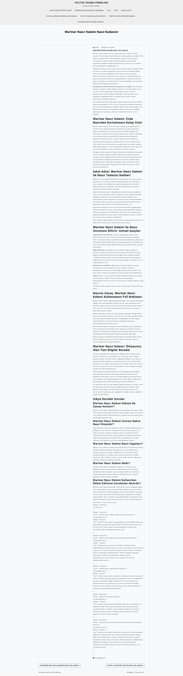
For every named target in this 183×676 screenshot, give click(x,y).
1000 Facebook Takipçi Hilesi (60, 10)
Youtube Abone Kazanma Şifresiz (91, 22)
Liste (109, 10)
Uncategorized (100, 658)
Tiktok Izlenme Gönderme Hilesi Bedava (61, 16)
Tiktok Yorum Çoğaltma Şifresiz (93, 16)
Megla (130, 672)
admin (97, 47)
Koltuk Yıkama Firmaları (91, 2)
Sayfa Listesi (126, 10)
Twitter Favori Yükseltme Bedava (122, 16)
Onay (116, 10)
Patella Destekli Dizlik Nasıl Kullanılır (125, 665)
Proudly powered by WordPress (50, 672)
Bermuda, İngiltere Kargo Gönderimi (89, 10)
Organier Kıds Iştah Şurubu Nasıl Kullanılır (59, 665)
